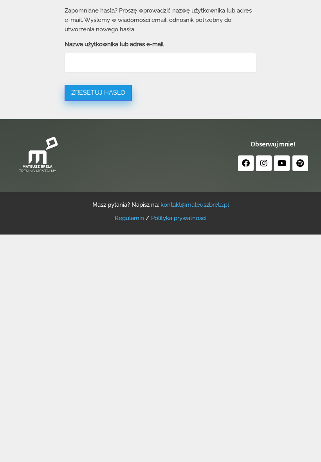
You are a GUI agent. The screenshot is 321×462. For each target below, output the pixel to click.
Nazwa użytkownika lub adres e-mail (114, 44)
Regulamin (129, 218)
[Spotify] (300, 163)
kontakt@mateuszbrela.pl (194, 204)
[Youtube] (282, 163)
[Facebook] (246, 163)
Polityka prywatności (178, 218)
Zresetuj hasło (98, 92)
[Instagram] (264, 163)
